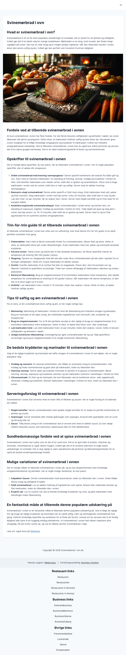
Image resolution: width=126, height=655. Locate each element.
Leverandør (63, 639)
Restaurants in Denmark (63, 588)
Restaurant (63, 577)
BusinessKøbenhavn (63, 611)
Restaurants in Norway (63, 593)
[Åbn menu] (120, 5)
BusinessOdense (63, 616)
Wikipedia (35, 531)
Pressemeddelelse (63, 633)
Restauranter (63, 582)
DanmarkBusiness (63, 605)
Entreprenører (63, 650)
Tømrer (63, 644)
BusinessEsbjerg (63, 621)
